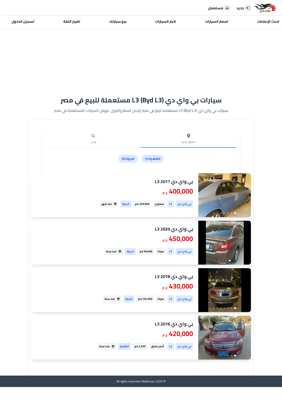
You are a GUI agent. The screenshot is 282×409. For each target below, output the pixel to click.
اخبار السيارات (165, 21)
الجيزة (126, 203)
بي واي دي (184, 203)
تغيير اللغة (71, 21)
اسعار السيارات (216, 21)
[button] (235, 213)
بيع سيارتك (117, 21)
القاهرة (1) (152, 159)
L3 (170, 203)
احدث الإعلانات (268, 21)
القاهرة (124, 346)
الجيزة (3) (128, 159)
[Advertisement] (141, 59)
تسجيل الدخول (22, 21)
